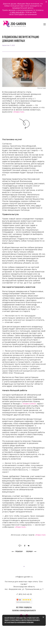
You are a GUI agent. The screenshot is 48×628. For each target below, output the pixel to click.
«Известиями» (29, 404)
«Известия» (18, 112)
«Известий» (20, 527)
